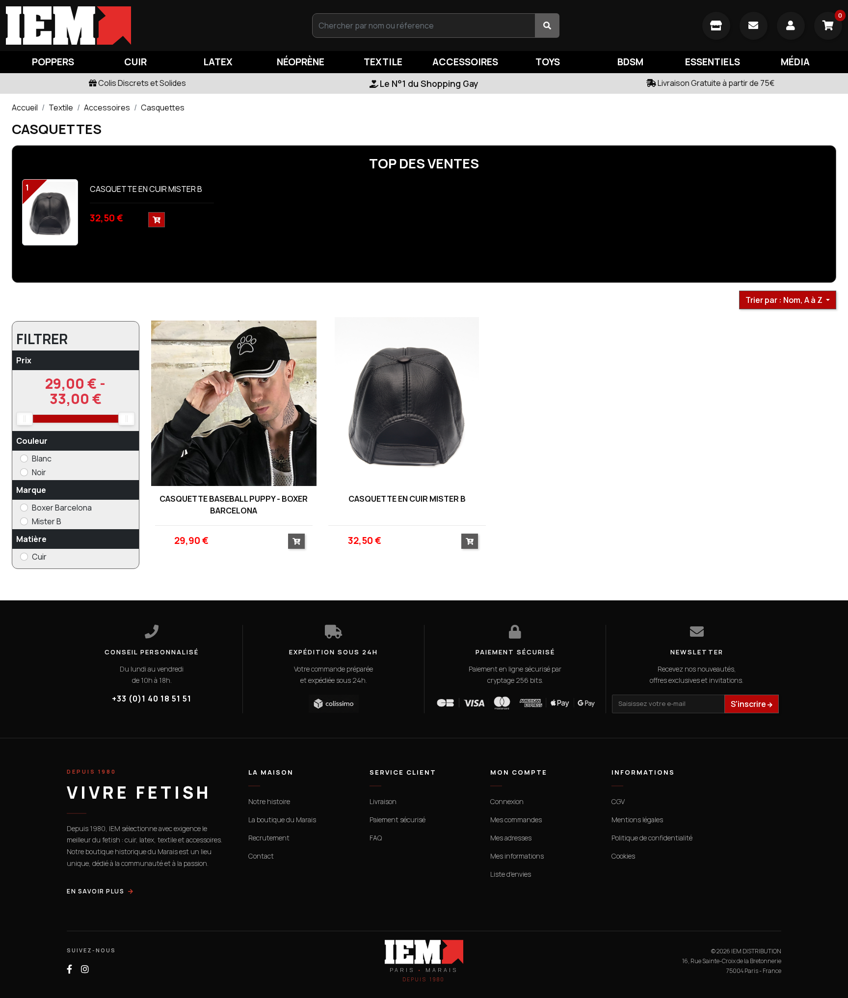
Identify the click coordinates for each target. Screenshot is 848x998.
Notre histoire (269, 801)
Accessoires (107, 107)
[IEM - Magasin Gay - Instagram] (85, 969)
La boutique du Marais (282, 819)
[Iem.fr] (141, 25)
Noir (39, 472)
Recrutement (269, 837)
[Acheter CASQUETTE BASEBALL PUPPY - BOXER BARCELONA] (296, 541)
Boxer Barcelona (62, 507)
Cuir (39, 556)
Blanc (42, 458)
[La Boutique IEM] (716, 26)
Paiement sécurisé (397, 819)
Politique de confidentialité (651, 837)
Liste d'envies (510, 874)
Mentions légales (637, 819)
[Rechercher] (547, 25)
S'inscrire (749, 704)
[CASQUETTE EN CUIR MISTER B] (50, 211)
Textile (61, 107)
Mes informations (517, 856)
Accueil (25, 107)
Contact (261, 856)
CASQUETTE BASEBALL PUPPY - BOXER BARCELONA (233, 504)
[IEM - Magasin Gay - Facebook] (69, 969)
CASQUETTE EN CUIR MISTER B (146, 189)
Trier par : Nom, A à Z (784, 300)
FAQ (376, 837)
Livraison (383, 801)
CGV (618, 801)
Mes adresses (510, 837)
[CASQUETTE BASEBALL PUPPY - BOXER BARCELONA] (234, 403)
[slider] (24, 419)
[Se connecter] (791, 26)
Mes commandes (516, 819)
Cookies (623, 856)
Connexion (507, 801)
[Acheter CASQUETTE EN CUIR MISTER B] (469, 541)
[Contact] (754, 26)
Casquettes (163, 107)
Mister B (46, 521)
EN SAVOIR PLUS (95, 891)
